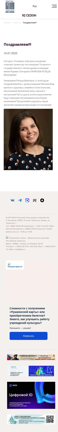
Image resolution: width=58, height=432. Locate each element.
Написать (28, 336)
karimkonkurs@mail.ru (15, 229)
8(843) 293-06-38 (16, 226)
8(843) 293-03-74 (32, 229)
